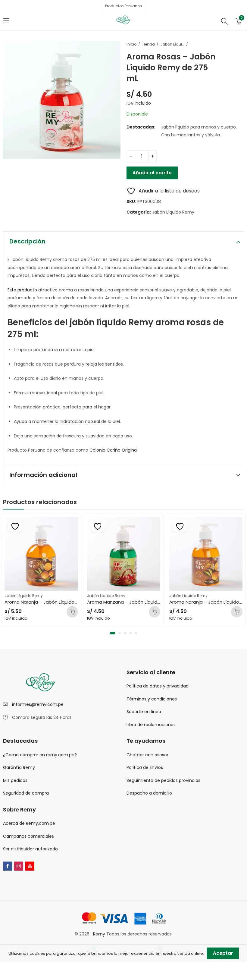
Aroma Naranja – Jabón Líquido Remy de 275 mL (141, 602)
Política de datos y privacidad (158, 686)
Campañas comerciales (28, 836)
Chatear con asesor (147, 755)
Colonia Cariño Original (114, 450)
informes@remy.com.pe (38, 704)
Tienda (148, 44)
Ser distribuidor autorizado (30, 849)
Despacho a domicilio (149, 793)
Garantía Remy (19, 767)
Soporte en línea (144, 712)
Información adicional (43, 475)
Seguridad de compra (26, 793)
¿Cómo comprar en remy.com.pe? (40, 755)
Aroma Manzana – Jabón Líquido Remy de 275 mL (60, 602)
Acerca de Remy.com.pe (29, 823)
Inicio (131, 44)
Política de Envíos (145, 767)
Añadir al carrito (152, 173)
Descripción (27, 241)
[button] (111, 633)
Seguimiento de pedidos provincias (163, 780)
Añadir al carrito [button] (72, 612)
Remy (99, 934)
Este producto (22, 290)
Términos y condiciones (152, 699)
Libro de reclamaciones (151, 725)
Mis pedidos (15, 780)
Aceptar (223, 953)
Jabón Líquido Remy (172, 44)
